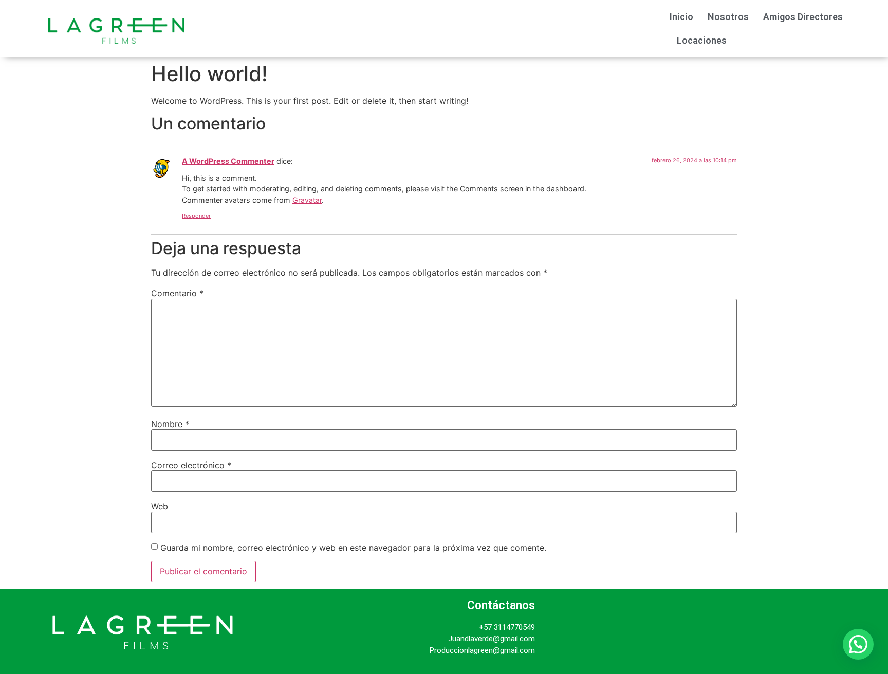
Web (159, 506)
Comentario (177, 293)
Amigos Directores (803, 16)
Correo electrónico (191, 465)
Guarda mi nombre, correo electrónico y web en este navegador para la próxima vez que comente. (353, 548)
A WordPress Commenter (228, 161)
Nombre (170, 424)
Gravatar (307, 200)
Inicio (681, 16)
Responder (196, 215)
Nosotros (728, 16)
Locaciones (702, 40)
